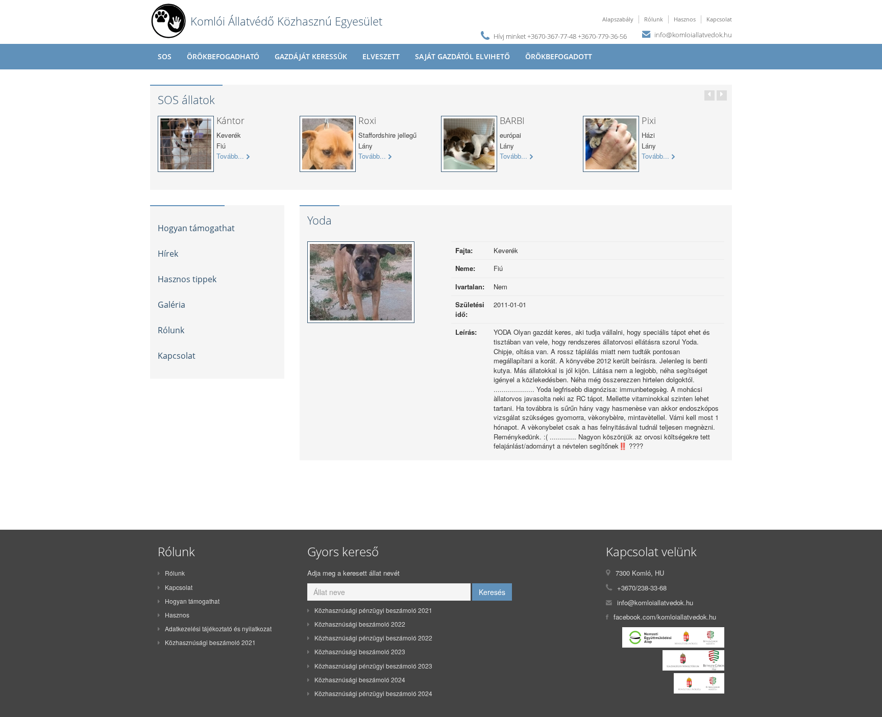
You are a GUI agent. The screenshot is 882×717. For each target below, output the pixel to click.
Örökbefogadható (223, 56)
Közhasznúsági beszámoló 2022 (359, 624)
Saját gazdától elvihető (462, 56)
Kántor (230, 120)
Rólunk (653, 19)
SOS (165, 56)
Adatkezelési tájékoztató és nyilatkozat (218, 628)
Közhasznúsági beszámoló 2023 (359, 651)
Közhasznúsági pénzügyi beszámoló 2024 (373, 693)
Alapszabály (617, 19)
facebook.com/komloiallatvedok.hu (665, 617)
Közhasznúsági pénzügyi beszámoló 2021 (373, 610)
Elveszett (381, 56)
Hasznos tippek (187, 279)
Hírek (168, 253)
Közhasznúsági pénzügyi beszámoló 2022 (373, 637)
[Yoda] (360, 284)
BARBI (512, 120)
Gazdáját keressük (311, 56)
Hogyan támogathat (196, 228)
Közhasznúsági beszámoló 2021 (210, 642)
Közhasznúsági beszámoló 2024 (359, 679)
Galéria (171, 304)
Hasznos (685, 19)
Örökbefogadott (558, 56)
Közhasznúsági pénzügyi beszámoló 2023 (373, 665)
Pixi (649, 120)
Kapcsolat (719, 19)
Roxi (367, 120)
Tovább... (230, 156)
